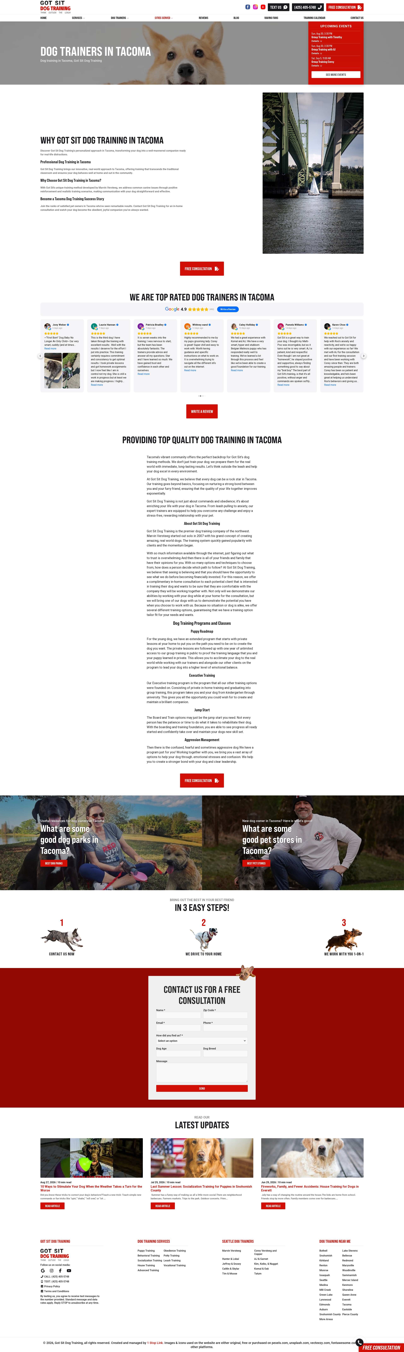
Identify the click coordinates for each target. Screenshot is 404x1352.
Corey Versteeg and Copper (265, 1252)
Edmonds (324, 1304)
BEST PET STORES (256, 863)
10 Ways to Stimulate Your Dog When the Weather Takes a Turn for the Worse (91, 1188)
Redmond (347, 1260)
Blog (236, 18)
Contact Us (357, 18)
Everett (346, 1299)
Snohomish (325, 1255)
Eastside (347, 1309)
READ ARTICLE (52, 1206)
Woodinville (348, 1270)
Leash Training (172, 1260)
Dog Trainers (119, 18)
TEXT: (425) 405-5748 (56, 1281)
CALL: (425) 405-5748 (56, 1276)
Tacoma (346, 1304)
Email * (160, 1023)
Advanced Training (148, 1270)
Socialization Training (150, 1260)
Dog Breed (209, 1048)
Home (43, 18)
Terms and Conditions (56, 1291)
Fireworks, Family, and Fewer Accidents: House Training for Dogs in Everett (310, 1188)
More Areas (326, 1319)
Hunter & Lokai (230, 1258)
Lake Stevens (350, 1250)
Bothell (323, 1250)
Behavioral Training (149, 1255)
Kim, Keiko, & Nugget (266, 1263)
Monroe (323, 1270)
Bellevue (347, 1255)
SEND (202, 1088)
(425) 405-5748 (305, 7)
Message (161, 1061)
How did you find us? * (169, 1035)
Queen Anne (349, 1294)
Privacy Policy (52, 1286)
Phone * (208, 1023)
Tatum (257, 1273)
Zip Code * (209, 1010)
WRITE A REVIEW (202, 411)
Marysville (348, 1265)
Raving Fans (271, 18)
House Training (146, 1265)
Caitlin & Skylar (230, 1268)
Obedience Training (175, 1250)
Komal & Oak (261, 1268)
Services (77, 18)
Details (316, 41)
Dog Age (161, 1048)
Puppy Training (146, 1250)
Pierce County (350, 1314)
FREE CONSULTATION (342, 7)
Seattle (323, 1280)
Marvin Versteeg (231, 1250)
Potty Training (171, 1255)
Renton (323, 1265)
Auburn (323, 1309)
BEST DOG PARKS (54, 863)
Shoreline (347, 1289)
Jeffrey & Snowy (231, 1263)
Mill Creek (325, 1289)
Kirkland (324, 1260)
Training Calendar (314, 18)
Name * (160, 1010)
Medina (323, 1284)
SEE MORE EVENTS (336, 74)
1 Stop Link (155, 1343)
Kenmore (347, 1284)
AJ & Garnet (261, 1258)
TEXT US (275, 7)
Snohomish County (330, 1314)
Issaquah (324, 1275)
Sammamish (349, 1275)
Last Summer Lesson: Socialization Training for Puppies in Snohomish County (201, 1188)
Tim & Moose (229, 1273)
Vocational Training (175, 1265)
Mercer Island (350, 1280)
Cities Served (163, 18)
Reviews (203, 18)
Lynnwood (325, 1299)
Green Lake (326, 1294)
